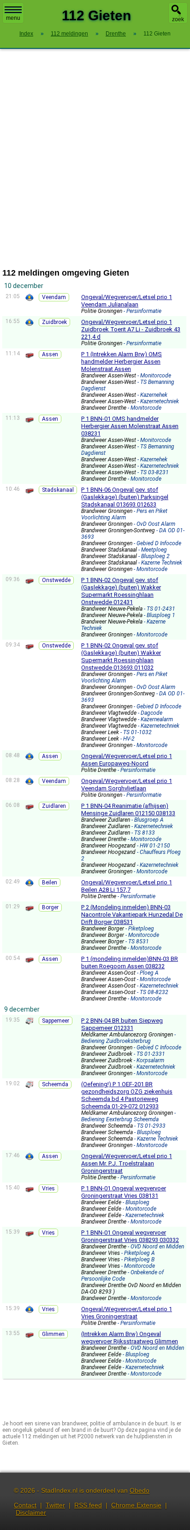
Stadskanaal (58, 490)
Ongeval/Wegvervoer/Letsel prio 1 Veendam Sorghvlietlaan (126, 784)
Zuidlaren (54, 806)
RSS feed (88, 1505)
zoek (178, 19)
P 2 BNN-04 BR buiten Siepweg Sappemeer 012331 (122, 1024)
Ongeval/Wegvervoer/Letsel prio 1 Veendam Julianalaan (126, 301)
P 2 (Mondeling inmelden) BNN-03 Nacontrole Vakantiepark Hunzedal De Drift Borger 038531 (132, 914)
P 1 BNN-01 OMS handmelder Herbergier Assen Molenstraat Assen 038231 (129, 426)
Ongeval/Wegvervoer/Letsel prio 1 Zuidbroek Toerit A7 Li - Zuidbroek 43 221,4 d (130, 329)
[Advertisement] (95, 158)
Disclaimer (31, 1512)
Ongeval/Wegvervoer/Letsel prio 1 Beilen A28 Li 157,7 (126, 886)
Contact (25, 1505)
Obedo (139, 1490)
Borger (50, 907)
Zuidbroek (54, 322)
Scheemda (55, 1084)
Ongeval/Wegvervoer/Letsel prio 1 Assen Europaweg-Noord (126, 760)
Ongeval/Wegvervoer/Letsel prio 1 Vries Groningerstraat (126, 1313)
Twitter (55, 1505)
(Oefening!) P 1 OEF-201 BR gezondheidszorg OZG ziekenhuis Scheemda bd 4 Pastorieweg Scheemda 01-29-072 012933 (126, 1095)
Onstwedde (56, 580)
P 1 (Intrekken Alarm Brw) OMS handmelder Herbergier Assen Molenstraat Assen (121, 361)
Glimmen (53, 1334)
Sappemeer (55, 1021)
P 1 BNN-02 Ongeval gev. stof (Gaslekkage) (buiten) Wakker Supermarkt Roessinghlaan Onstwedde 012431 (121, 591)
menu (13, 18)
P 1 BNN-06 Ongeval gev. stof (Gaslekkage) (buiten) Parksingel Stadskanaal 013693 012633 (124, 497)
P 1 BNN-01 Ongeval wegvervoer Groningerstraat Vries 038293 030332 (130, 1236)
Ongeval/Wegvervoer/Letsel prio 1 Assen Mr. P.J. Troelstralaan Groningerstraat (126, 1163)
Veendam (54, 297)
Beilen (49, 882)
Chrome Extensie (136, 1505)
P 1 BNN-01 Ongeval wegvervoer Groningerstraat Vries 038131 (123, 1192)
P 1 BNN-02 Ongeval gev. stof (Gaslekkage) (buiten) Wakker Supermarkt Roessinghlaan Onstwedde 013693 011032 (121, 656)
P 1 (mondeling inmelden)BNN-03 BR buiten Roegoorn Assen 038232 (129, 962)
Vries (48, 1188)
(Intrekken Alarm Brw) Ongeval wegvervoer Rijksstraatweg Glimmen (129, 1337)
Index (26, 33)
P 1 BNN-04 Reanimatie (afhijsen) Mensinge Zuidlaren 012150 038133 (128, 809)
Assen (50, 354)
